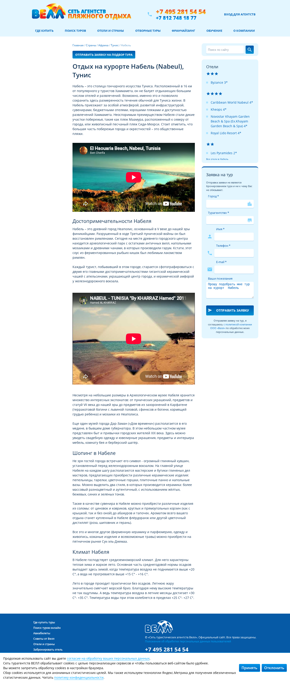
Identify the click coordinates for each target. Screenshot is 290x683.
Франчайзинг (183, 31)
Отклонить (274, 667)
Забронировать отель (48, 649)
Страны (91, 45)
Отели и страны (110, 31)
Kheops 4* (219, 109)
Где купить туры (44, 622)
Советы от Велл (43, 639)
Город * (213, 196)
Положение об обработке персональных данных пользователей (188, 641)
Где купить (44, 31)
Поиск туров (75, 31)
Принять (249, 667)
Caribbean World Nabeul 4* (232, 102)
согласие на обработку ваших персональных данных (108, 658)
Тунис (115, 45)
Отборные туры (148, 31)
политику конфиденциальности (79, 677)
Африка (103, 45)
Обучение (214, 31)
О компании (244, 31)
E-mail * (221, 262)
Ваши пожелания (220, 278)
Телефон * (223, 246)
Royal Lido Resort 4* (226, 133)
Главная (78, 45)
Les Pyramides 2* (224, 153)
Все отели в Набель (217, 159)
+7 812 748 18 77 (176, 17)
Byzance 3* (219, 82)
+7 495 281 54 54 (181, 11)
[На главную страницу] (81, 14)
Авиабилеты (41, 633)
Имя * (220, 229)
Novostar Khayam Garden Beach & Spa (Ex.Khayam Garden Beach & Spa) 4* (230, 121)
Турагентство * (218, 213)
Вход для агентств (240, 14)
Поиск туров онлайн (47, 628)
